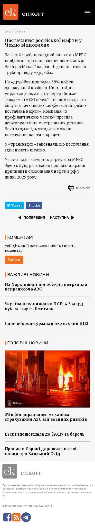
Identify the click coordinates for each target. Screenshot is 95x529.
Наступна (59, 218)
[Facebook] (7, 517)
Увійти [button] (14, 259)
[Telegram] (26, 517)
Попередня (34, 218)
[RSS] (16, 517)
